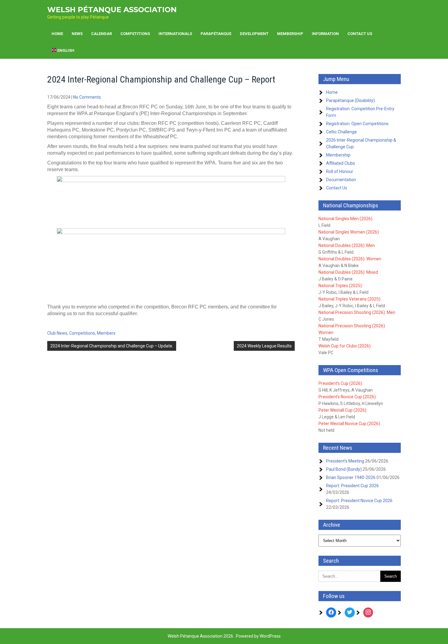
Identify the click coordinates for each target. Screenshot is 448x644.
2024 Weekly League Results (264, 345)
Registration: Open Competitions (357, 123)
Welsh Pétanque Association (112, 9)
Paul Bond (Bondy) (344, 469)
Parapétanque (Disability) (350, 100)
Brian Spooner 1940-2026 (350, 477)
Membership (290, 33)
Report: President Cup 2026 (352, 485)
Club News (57, 333)
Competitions (135, 33)
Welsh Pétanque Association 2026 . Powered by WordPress (224, 636)
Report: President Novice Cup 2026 (359, 500)
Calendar (101, 33)
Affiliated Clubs (340, 163)
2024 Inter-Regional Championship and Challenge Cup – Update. (111, 345)
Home (57, 33)
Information (325, 33)
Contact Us (359, 33)
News (77, 33)
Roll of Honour (339, 171)
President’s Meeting (345, 461)
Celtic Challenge (341, 131)
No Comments (87, 97)
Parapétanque (216, 33)
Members (106, 333)
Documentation (341, 179)
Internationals (175, 33)
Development (254, 33)
